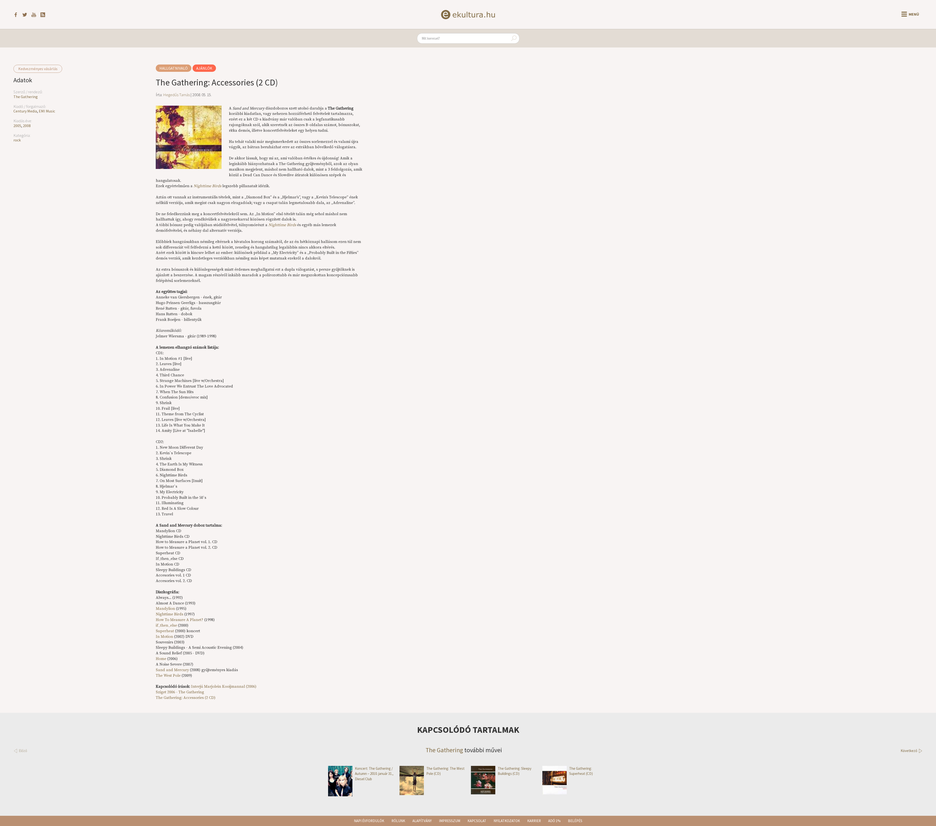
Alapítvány (422, 820)
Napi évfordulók (369, 820)
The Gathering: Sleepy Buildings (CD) (514, 771)
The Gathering (25, 96)
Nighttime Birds (169, 614)
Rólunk (398, 820)
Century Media (25, 111)
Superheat (165, 631)
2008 (27, 125)
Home (161, 658)
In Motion (164, 636)
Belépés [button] (575, 820)
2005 (17, 125)
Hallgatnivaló (173, 68)
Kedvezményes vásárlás (38, 68)
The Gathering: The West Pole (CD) (445, 771)
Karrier (534, 820)
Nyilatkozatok (507, 820)
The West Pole (168, 675)
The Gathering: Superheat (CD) (581, 771)
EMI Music (47, 111)
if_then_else (166, 625)
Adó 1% (554, 820)
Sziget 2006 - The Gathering (180, 692)
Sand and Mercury (172, 670)
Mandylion (165, 608)
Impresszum (449, 820)
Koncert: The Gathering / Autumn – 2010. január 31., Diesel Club (374, 773)
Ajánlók (204, 68)
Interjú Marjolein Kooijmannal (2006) (223, 686)
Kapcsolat (477, 820)
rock (17, 140)
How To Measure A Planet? (179, 619)
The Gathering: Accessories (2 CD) (185, 697)
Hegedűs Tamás (176, 94)
